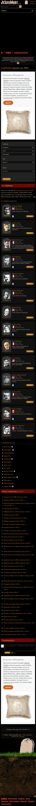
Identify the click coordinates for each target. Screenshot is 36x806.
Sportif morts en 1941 (10, 616)
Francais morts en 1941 (11, 508)
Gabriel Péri (16, 392)
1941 (19, 208)
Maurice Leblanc (17, 273)
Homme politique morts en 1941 (13, 540)
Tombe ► (29, 216)
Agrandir (8, 103)
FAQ (24, 735)
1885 (16, 292)
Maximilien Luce (17, 240)
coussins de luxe (8, 98)
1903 (16, 360)
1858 (16, 242)
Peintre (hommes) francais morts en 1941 (16, 533)
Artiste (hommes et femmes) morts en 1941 (16, 551)
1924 (16, 258)
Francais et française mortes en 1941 (15, 530)
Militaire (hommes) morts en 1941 (13, 521)
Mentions (29, 735)
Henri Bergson (17, 341)
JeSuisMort (9, 2)
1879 (16, 410)
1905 (16, 309)
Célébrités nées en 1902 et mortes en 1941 (16, 511)
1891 (16, 427)
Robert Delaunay (17, 290)
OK (18, 63)
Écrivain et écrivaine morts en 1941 (14, 524)
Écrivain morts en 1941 (10, 592)
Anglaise (17, 209)
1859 (16, 343)
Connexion (32, 3)
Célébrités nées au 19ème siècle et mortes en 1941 (19, 546)
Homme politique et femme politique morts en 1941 (19, 599)
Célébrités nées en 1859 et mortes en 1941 (16, 595)
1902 (16, 393)
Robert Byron (16, 307)
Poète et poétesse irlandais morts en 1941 (16, 631)
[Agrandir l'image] (30, 110)
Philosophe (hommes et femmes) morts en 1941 (18, 581)
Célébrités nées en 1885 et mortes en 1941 (16, 560)
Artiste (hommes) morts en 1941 (13, 537)
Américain (17, 361)
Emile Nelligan (17, 409)
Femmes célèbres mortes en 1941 (14, 628)
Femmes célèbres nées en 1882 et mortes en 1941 (19, 575)
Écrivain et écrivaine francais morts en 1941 (16, 604)
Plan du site (15, 736)
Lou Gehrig (16, 358)
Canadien (17, 412)
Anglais (17, 310)
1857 (16, 377)
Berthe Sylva (16, 324)
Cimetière (8, 52)
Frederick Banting (18, 425)
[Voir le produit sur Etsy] (18, 122)
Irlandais (17, 226)
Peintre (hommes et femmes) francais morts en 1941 (19, 623)
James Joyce (16, 223)
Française (17, 327)
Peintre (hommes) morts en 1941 (13, 566)
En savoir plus (22, 61)
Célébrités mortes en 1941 (21, 52)
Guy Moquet (16, 257)
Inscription (32, 1)
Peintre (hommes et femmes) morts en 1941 (17, 543)
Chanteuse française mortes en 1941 (14, 569)
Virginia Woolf (17, 206)
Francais (17, 243)
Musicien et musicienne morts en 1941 (15, 518)
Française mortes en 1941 (11, 584)
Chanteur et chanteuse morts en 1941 (15, 572)
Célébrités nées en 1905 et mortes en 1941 (16, 563)
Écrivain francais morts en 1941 (13, 619)
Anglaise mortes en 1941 (11, 515)
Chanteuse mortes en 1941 (12, 607)
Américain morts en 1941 (11, 610)
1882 (16, 208)
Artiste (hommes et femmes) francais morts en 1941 (19, 554)
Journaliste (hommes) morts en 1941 (14, 634)
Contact (22, 736)
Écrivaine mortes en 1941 (11, 527)
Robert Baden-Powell (19, 375)
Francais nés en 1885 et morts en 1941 (15, 497)
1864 (16, 275)
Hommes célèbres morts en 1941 (13, 500)
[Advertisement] (18, 32)
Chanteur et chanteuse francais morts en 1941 (17, 613)
